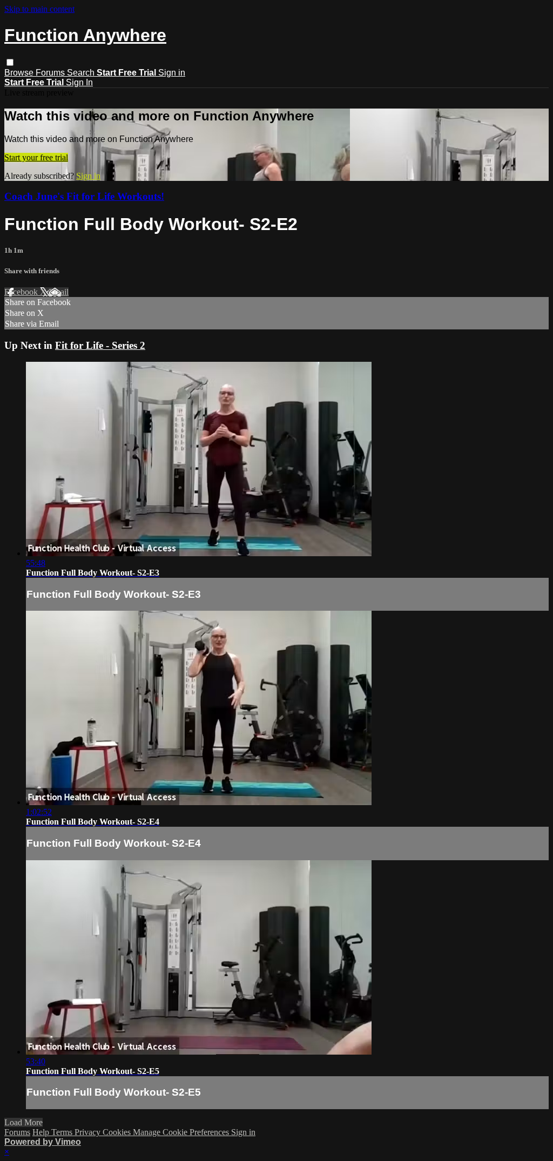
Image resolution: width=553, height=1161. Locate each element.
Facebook (22, 291)
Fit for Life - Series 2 (100, 345)
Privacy (89, 1132)
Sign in (171, 72)
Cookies (118, 1132)
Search (82, 72)
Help (41, 1132)
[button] (10, 62)
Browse (20, 72)
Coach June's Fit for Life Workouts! (84, 196)
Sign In (79, 82)
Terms (63, 1132)
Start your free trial (36, 157)
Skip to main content (39, 9)
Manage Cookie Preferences (182, 1132)
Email (59, 291)
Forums (51, 72)
